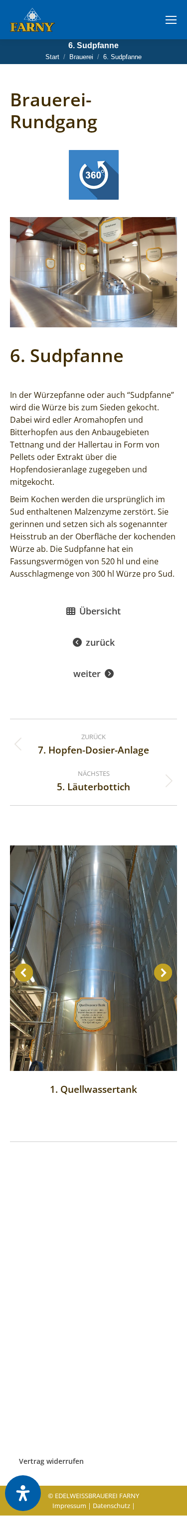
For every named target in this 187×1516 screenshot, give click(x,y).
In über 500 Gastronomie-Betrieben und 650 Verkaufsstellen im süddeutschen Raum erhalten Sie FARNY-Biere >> (92, 1214)
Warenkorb (28, 1384)
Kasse (19, 1423)
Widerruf (25, 1435)
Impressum (69, 1505)
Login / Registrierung (45, 1349)
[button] (24, 973)
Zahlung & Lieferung (44, 1372)
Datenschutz (111, 1505)
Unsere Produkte (38, 1360)
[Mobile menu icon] (171, 20)
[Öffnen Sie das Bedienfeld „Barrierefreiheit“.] (23, 1493)
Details (94, 958)
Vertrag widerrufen (51, 1461)
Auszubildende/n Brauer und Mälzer (71, 1273)
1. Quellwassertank (93, 1089)
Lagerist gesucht (37, 1302)
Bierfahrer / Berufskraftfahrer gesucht (74, 1287)
